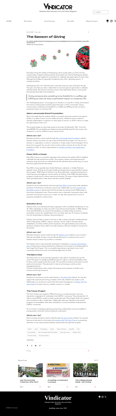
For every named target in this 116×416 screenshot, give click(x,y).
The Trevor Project (44, 335)
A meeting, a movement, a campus (58, 381)
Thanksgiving (43, 329)
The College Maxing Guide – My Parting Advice (83, 381)
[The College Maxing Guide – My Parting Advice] (85, 370)
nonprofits (71, 329)
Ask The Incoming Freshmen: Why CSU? (29, 381)
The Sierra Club (32, 335)
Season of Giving (61, 329)
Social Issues (30, 340)
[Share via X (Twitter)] (31, 345)
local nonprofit (31, 332)
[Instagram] (111, 21)
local (78, 329)
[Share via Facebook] (27, 345)
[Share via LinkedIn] (36, 345)
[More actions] (88, 32)
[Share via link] (40, 345)
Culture (30, 329)
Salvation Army (77, 332)
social (36, 329)
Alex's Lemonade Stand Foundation (47, 332)
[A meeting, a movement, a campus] (58, 370)
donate (52, 329)
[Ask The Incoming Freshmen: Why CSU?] (30, 370)
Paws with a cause (65, 332)
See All (96, 360)
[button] (49, 21)
